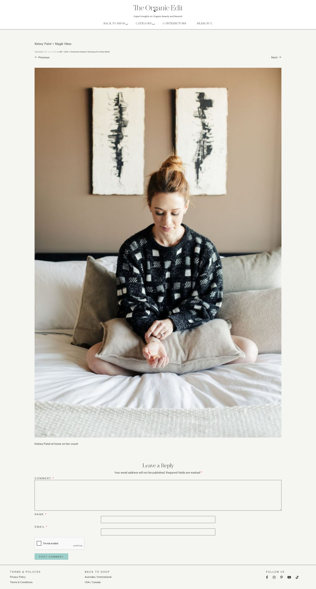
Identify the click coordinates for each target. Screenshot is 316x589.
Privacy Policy (18, 576)
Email (41, 526)
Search (203, 23)
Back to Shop (114, 23)
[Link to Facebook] (267, 577)
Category (144, 23)
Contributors (174, 23)
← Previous (42, 57)
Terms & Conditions (21, 582)
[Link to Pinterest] (281, 577)
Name (41, 514)
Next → (276, 57)
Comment (44, 478)
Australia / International (98, 576)
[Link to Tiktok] (297, 577)
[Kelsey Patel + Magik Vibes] (158, 252)
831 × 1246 (64, 51)
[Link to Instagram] (274, 577)
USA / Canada (93, 582)
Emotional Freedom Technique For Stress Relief (90, 51)
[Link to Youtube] (289, 577)
